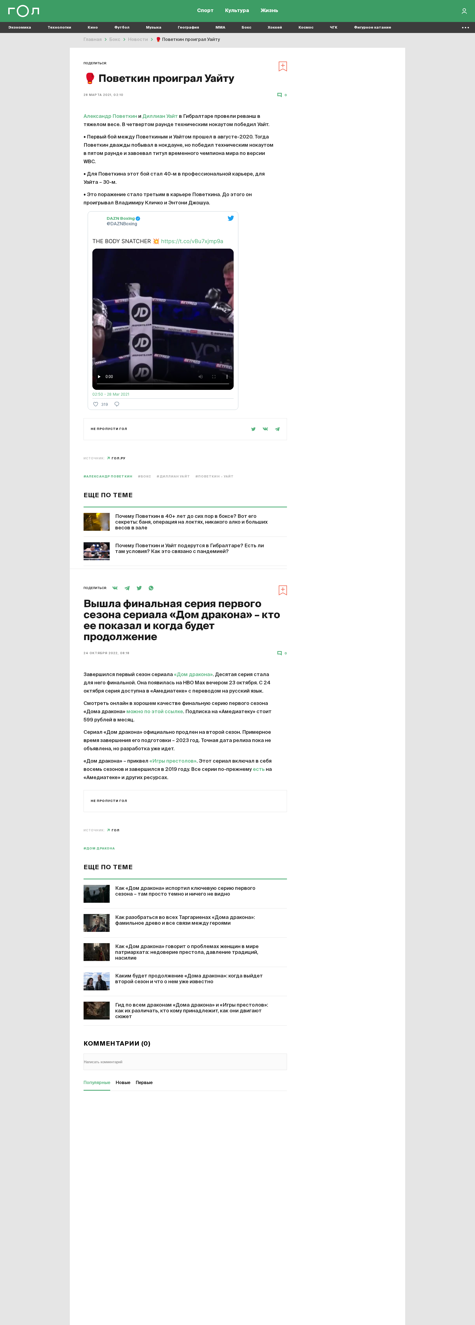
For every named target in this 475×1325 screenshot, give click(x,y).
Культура (237, 11)
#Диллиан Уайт (173, 476)
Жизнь (269, 11)
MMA (220, 27)
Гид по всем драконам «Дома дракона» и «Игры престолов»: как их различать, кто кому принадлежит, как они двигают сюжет (191, 1011)
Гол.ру (119, 458)
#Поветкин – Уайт (214, 476)
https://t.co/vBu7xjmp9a (192, 241)
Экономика (19, 27)
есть (259, 769)
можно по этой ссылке (154, 711)
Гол (116, 830)
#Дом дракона (99, 848)
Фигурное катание (372, 27)
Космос (306, 27)
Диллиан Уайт (160, 116)
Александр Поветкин (110, 116)
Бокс (246, 27)
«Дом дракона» (193, 674)
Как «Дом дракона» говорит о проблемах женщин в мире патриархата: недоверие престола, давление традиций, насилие (187, 952)
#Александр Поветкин (108, 476)
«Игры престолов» (173, 761)
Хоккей (275, 27)
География (188, 27)
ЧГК (334, 27)
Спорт (205, 11)
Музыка (153, 27)
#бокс (144, 476)
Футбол (121, 27)
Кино (93, 27)
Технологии (59, 27)
